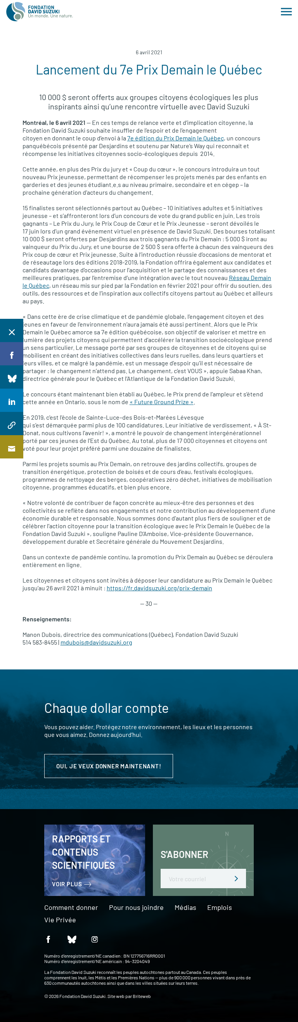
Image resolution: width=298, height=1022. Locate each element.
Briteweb (142, 996)
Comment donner (71, 907)
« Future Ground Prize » (162, 401)
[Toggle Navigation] (286, 11)
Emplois (219, 907)
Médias (185, 907)
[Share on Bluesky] (11, 377)
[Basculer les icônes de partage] (11, 330)
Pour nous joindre (136, 907)
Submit (236, 878)
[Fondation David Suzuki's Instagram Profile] (94, 938)
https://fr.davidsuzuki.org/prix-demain (159, 587)
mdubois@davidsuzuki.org (96, 642)
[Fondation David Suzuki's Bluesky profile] (71, 938)
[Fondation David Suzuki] (39, 11)
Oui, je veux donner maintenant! (108, 766)
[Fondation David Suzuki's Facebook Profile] (48, 938)
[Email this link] (11, 446)
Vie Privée (60, 920)
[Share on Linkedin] (11, 400)
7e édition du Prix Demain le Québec (175, 138)
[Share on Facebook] (11, 353)
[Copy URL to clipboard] (11, 423)
